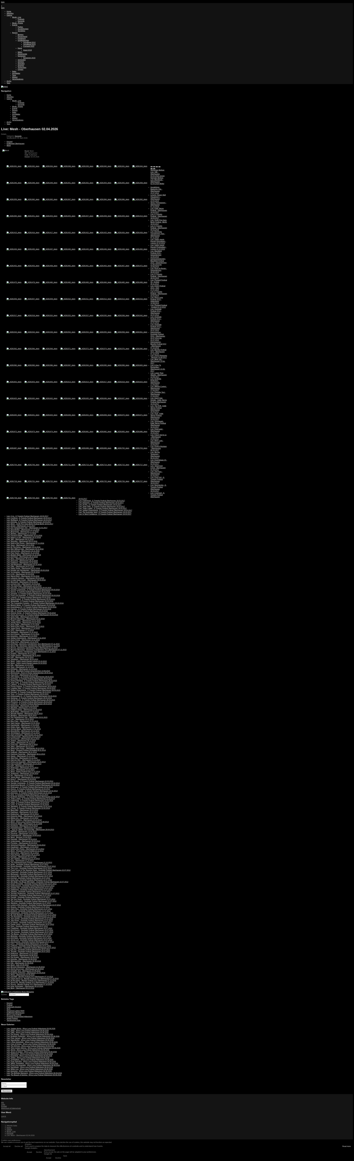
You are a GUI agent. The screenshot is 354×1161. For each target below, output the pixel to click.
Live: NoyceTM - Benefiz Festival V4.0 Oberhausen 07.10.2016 (30, 982)
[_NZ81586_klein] (50, 365)
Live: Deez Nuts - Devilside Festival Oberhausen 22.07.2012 (29, 880)
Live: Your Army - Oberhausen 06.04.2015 (22, 675)
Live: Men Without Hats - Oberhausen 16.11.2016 (25, 549)
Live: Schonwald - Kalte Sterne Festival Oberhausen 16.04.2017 (158, 424)
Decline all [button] (19, 1146)
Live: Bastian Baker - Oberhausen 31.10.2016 (24, 555)
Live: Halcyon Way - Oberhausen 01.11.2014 (23, 760)
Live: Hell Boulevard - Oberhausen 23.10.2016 (24, 565)
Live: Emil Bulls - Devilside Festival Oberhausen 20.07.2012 (29, 938)
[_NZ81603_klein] (32, 382)
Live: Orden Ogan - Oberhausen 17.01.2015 (23, 727)
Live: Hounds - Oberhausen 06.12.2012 (21, 857)
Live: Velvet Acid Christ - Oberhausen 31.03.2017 (158, 468)
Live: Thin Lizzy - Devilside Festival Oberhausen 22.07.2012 (29, 868)
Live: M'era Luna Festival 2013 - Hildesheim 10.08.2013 (156, 300)
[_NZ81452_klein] (14, 266)
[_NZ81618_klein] (121, 382)
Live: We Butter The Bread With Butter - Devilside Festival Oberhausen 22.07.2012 (37, 882)
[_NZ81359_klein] (14, 199)
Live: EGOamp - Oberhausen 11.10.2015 (22, 669)
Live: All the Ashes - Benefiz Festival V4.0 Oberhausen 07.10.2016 (31, 980)
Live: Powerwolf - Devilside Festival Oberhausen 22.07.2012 (29, 872)
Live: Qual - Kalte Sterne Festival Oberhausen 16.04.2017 (156, 416)
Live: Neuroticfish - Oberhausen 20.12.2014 (23, 731)
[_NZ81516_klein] (139, 299)
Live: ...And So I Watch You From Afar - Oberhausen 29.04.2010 (30, 830)
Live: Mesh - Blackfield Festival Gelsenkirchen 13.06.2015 (28, 671)
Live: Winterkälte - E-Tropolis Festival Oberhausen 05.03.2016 (30, 601)
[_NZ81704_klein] (14, 465)
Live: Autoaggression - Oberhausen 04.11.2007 (24, 828)
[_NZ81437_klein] (50, 249)
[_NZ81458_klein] (50, 266)
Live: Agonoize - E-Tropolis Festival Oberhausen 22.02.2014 (29, 793)
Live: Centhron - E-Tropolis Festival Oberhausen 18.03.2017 (29, 518)
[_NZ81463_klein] (104, 266)
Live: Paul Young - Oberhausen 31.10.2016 (23, 553)
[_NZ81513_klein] (121, 299)
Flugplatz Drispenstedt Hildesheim (19, 1017)
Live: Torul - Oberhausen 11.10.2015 (20, 667)
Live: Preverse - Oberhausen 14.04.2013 (22, 833)
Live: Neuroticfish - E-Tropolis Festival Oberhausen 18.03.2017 (158, 488)
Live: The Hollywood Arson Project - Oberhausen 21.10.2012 (29, 862)
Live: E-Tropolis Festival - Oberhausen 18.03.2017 (158, 216)
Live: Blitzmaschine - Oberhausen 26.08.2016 (24, 961)
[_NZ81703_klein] (139, 448)
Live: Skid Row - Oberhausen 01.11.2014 (22, 758)
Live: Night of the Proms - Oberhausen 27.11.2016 (25, 543)
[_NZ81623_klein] (139, 382)
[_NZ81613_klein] (68, 382)
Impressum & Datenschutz (11, 1108)
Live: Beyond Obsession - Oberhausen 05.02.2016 (26, 619)
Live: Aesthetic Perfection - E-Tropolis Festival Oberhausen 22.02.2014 (33, 797)
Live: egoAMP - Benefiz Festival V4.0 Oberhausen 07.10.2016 (30, 977)
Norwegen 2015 (29, 58)
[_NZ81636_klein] (104, 398)
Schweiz (21, 62)
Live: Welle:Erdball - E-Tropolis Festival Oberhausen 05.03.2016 (31, 599)
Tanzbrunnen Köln (13, 1020)
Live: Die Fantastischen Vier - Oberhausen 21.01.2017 (27, 528)
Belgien (21, 35)
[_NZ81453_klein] (32, 266)
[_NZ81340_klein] (104, 166)
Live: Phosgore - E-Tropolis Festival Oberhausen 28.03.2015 (29, 702)
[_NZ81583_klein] (32, 365)
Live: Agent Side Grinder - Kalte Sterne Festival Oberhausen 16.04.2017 (158, 401)
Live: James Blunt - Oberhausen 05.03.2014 (23, 777)
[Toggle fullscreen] (157, 166)
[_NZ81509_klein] (50, 299)
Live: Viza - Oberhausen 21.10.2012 (20, 861)
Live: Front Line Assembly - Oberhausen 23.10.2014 (26, 762)
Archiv (9, 81)
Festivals (21, 19)
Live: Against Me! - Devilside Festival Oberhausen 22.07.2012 (30, 876)
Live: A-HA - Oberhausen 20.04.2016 (20, 574)
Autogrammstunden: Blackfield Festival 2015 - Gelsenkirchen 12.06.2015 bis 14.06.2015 (158, 263)
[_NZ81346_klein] (14, 183)
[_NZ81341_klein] (121, 166)
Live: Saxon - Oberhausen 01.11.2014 (21, 756)
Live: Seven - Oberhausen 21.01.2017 (21, 526)
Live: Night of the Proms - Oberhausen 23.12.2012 (25, 849)
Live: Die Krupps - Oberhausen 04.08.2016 (23, 957)
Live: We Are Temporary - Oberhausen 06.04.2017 (155, 455)
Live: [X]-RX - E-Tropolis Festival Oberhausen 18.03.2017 (100, 505)
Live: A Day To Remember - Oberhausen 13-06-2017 (157, 368)
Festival (9, 1005)
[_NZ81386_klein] (121, 199)
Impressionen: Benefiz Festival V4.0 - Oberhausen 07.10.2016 (158, 345)
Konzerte (21, 21)
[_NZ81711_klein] (68, 465)
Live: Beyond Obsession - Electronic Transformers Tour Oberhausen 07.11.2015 (37, 650)
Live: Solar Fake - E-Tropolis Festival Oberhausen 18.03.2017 (102, 506)
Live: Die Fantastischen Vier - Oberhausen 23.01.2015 (27, 717)
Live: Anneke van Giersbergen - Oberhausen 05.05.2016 (28, 570)
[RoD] (17, 992)
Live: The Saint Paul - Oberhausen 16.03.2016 (24, 586)
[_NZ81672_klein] (14, 432)
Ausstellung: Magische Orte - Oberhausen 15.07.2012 (156, 190)
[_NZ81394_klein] (14, 216)
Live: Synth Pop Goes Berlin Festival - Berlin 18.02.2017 (158, 222)
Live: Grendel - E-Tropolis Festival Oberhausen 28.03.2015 (29, 692)
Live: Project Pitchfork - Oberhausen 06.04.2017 (158, 448)
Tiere (14, 75)
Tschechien (22, 68)
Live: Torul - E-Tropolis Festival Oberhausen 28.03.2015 (28, 694)
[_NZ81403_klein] (50, 216)
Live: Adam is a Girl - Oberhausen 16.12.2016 (24, 537)
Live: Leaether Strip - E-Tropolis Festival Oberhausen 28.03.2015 (31, 688)
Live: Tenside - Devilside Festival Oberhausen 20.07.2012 (28, 951)
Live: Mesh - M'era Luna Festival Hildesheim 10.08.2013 (28, 822)
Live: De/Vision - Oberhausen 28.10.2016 (22, 557)
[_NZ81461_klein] (86, 266)
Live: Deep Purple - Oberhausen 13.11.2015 (23, 640)
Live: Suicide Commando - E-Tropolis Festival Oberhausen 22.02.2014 (33, 783)
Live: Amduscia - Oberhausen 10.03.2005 (22, 953)
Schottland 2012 (29, 42)
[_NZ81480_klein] (50, 282)
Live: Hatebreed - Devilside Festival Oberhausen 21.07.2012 (29, 890)
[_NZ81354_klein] (104, 183)
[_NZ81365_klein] (50, 199)
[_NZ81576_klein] (121, 349)
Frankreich (22, 39)
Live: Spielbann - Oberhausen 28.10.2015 (22, 659)
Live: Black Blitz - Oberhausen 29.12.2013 (22, 810)
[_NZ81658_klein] (104, 415)
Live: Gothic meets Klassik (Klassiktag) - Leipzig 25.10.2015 (158, 241)
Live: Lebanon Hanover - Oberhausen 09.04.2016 (25, 578)
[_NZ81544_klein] (32, 332)
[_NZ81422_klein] (86, 233)
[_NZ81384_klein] (104, 199)
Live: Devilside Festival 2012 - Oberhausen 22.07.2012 (156, 312)
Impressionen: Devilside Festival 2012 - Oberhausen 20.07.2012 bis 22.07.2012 (157, 336)
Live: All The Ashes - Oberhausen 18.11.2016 (23, 547)
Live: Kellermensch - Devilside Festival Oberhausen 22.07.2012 (30, 886)
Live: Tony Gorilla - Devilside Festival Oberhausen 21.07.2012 (30, 919)
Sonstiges (21, 31)
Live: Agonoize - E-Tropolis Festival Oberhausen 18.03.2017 (101, 503)
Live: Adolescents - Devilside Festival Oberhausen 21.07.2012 (30, 913)
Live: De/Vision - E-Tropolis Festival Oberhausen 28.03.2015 (29, 679)
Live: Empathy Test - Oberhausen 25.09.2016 (24, 971)
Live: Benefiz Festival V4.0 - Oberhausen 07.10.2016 (158, 352)
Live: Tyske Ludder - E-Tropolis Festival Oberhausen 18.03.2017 (103, 508)
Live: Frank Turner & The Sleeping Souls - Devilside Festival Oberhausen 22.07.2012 (39, 870)
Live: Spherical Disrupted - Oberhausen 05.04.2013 (26, 845)
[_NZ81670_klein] (121, 415)
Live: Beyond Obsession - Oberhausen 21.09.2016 (26, 967)
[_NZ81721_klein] (32, 481)
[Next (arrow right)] (154, 168)
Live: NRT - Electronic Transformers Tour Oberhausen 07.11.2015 (31, 652)
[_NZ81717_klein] (139, 465)
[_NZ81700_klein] (121, 448)
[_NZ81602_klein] (14, 382)
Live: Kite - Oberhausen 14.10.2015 (20, 665)
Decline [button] (39, 1152)
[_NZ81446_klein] (104, 249)
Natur (14, 71)
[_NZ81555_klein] (104, 332)
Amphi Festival (12, 1018)
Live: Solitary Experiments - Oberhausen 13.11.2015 (26, 638)
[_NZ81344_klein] (139, 166)
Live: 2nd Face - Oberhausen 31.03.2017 (156, 474)
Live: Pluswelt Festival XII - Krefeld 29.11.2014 (158, 282)
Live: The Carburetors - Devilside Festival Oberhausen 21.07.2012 (31, 901)
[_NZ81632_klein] (50, 398)
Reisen (15, 33)
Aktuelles (10, 13)
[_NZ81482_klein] (68, 282)
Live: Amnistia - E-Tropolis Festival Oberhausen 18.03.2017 (29, 522)
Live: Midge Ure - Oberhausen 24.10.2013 (22, 818)
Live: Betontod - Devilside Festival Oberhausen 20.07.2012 (29, 936)
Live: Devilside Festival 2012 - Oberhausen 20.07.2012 (156, 327)
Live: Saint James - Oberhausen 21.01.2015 (23, 723)
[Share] (154, 166)
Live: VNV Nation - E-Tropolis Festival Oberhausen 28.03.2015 (30, 677)
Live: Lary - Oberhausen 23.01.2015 (20, 719)
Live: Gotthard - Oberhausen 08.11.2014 (22, 752)
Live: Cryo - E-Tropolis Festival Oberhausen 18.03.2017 (27, 516)
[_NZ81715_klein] (121, 465)
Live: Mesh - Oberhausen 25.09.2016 (21, 975)
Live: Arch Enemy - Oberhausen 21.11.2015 (23, 634)
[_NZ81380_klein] (86, 199)
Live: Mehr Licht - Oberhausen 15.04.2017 (156, 443)
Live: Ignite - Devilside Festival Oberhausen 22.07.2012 (27, 864)
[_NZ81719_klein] (14, 481)
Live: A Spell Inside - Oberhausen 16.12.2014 (24, 737)
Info (2, 1103)
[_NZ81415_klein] (14, 233)
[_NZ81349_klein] (50, 183)
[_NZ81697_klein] (68, 448)
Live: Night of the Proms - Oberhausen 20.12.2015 (25, 626)
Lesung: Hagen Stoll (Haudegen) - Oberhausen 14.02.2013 (158, 198)
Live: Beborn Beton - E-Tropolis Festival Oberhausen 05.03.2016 (31, 605)
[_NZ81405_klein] (68, 216)
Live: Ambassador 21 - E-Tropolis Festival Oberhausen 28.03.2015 (32, 696)
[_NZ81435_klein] (32, 249)
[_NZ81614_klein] (86, 382)
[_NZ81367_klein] (68, 199)
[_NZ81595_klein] (104, 365)
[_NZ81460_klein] (68, 266)
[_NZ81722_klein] (50, 481)
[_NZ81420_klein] (68, 233)
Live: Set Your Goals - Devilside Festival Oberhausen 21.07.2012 (31, 899)
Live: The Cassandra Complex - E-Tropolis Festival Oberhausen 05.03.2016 (35, 603)
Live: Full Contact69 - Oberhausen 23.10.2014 (24, 764)
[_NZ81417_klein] (50, 233)
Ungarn (20, 69)
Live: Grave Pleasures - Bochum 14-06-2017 (158, 356)
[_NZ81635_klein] (86, 398)
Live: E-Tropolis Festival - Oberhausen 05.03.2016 (158, 228)
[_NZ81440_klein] (68, 249)
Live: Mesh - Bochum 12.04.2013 (19, 837)
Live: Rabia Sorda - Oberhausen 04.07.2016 (23, 568)
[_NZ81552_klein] (68, 332)
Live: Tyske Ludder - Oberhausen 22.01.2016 (24, 621)
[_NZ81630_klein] (32, 398)
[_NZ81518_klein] (32, 315)
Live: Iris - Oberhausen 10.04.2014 (20, 775)
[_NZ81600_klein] (139, 365)
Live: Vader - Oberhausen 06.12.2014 (21, 743)
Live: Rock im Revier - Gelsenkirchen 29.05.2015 (158, 270)
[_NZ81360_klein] (32, 199)
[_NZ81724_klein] (86, 481)
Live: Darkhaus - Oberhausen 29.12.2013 (22, 812)
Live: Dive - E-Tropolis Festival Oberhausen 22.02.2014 (27, 795)
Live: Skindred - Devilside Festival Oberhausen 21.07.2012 (29, 903)
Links (3, 1104)
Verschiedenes (17, 79)
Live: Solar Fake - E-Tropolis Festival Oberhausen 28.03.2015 (30, 683)
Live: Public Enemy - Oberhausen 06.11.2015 (24, 655)
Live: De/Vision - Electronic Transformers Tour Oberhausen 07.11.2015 (33, 644)
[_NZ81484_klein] (104, 282)
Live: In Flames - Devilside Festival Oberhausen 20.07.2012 (29, 922)
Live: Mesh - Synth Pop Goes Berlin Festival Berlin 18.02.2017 (30, 524)
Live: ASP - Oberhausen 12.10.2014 (20, 766)
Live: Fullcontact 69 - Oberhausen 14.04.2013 (24, 835)
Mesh (9, 145)
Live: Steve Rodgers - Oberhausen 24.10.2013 (24, 820)
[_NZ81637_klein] (121, 398)
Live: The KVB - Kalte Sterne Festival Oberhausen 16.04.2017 (158, 409)
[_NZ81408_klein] (104, 216)
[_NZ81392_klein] (139, 199)
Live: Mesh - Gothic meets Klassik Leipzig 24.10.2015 (27, 663)
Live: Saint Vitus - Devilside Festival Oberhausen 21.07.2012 (29, 909)
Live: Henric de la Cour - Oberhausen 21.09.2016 (25, 969)
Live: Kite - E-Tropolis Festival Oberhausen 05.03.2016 (27, 611)
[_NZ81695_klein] (50, 448)
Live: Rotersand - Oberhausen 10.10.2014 (22, 768)
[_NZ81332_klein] (32, 166)
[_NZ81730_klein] (50, 498)
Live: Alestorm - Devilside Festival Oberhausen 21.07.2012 (29, 911)
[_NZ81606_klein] (50, 382)
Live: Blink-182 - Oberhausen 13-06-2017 (157, 361)
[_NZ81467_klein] (121, 266)
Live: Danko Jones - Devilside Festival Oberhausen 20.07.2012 (30, 924)
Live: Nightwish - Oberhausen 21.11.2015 (22, 632)
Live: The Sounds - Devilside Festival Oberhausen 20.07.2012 (30, 932)
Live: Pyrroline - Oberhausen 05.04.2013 (22, 843)
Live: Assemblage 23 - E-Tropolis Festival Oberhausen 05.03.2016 (31, 607)
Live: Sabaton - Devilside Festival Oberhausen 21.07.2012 (28, 891)
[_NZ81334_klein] (50, 166)
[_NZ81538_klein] (121, 315)
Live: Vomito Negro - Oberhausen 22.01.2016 (24, 623)
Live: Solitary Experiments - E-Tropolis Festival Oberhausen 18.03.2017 (105, 510)
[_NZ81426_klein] (121, 233)
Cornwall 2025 (28, 46)
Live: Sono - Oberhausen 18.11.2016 (20, 545)
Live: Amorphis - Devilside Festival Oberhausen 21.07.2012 (29, 895)
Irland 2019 (27, 50)
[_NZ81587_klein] (68, 365)
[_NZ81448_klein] (121, 249)
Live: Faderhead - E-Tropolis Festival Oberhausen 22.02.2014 (30, 801)
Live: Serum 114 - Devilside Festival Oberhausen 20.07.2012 (29, 940)
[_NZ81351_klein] (68, 183)
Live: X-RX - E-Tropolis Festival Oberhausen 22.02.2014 (28, 804)
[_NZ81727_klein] (139, 481)
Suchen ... (5, 995)
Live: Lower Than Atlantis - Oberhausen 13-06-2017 (158, 375)
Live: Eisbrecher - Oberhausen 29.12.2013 (23, 814)
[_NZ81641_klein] (32, 415)
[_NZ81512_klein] (104, 299)
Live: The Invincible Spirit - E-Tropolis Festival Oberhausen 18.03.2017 (105, 512)
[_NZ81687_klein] (14, 448)
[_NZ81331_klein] (14, 166)
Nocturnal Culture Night (15, 1011)
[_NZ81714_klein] (104, 465)
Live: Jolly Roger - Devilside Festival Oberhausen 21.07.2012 (30, 921)
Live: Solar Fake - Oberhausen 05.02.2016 (23, 617)
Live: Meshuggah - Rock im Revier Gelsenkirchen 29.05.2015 (30, 673)
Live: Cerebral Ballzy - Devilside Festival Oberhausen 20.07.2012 (31, 948)
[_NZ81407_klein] (86, 216)
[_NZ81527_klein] (86, 315)
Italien (20, 52)
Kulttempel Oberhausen (15, 144)
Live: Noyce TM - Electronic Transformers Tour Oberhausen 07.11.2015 (33, 646)
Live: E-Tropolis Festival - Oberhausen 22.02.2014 (158, 294)
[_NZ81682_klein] (104, 432)
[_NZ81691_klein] (32, 448)
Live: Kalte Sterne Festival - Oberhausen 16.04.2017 (158, 210)
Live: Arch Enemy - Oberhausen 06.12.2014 (23, 739)
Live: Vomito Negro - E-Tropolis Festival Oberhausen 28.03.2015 (31, 700)
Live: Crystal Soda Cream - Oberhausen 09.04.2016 (26, 580)
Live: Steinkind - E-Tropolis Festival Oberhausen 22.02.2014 (29, 806)
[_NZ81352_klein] (86, 183)
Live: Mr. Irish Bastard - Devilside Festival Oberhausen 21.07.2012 (31, 915)
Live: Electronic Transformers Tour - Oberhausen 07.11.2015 (157, 235)
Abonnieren (6, 1091)
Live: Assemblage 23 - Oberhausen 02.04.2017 (158, 462)
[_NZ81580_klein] (139, 349)
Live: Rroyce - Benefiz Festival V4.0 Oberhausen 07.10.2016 (29, 984)
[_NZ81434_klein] (14, 249)
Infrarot (14, 77)
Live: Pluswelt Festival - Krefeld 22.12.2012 (158, 306)
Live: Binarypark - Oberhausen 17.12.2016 (23, 532)
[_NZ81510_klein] (68, 299)
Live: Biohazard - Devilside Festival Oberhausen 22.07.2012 (29, 874)
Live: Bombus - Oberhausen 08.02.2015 (22, 715)
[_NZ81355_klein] (121, 183)
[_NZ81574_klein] (104, 349)
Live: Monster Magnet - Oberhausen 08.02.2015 (25, 713)
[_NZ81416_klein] (32, 233)
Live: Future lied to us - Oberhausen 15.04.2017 (158, 437)
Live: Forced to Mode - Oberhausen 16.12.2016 (24, 535)
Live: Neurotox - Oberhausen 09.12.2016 (22, 541)
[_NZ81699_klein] (104, 448)
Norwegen (22, 56)
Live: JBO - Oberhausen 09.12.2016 (20, 539)
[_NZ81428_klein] (139, 233)
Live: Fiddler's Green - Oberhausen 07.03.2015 (24, 710)
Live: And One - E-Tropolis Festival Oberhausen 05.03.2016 (29, 588)
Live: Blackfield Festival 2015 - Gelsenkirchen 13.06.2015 (156, 254)
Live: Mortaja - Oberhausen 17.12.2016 (21, 534)
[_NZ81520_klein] (50, 315)
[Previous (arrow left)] (151, 168)
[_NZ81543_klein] (14, 332)
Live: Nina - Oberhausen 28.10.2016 (20, 559)
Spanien (21, 66)
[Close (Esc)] (151, 166)
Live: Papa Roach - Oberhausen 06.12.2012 (23, 855)
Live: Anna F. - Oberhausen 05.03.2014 (21, 779)
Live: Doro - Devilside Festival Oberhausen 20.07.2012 (27, 926)
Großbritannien (23, 40)
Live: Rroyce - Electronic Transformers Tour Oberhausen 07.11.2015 (32, 648)
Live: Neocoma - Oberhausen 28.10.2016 (22, 561)
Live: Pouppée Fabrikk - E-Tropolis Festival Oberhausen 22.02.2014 (32, 791)
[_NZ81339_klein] (86, 166)
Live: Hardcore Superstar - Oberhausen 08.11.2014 (26, 754)
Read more (346, 1146)
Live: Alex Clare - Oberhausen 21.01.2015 (22, 721)
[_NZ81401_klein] (32, 216)
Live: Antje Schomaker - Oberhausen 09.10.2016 (25, 986)
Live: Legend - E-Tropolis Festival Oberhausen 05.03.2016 (29, 597)
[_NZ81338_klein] (68, 166)
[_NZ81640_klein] (14, 415)
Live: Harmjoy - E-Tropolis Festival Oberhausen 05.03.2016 (29, 609)
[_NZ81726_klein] (121, 481)
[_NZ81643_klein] (50, 415)
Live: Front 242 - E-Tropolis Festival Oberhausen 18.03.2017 (157, 480)
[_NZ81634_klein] (68, 398)
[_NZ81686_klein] (139, 432)
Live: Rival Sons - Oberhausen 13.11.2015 (22, 642)
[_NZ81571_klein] (68, 349)
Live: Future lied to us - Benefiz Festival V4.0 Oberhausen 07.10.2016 (33, 979)
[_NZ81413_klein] (139, 216)
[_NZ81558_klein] (121, 332)
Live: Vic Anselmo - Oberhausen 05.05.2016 (23, 572)
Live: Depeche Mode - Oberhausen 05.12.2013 (24, 816)
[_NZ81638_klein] (139, 398)
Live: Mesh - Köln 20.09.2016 (18, 965)
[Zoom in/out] (159, 166)
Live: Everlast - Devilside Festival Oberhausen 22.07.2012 (28, 878)
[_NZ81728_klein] (14, 498)
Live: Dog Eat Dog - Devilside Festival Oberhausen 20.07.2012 (30, 942)
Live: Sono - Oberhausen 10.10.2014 (20, 770)
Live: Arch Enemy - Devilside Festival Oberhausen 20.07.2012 (30, 930)
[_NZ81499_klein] (139, 282)
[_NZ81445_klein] (86, 249)
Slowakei (21, 64)
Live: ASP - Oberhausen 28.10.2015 (20, 657)
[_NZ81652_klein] (86, 415)
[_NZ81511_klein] (86, 299)
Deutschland (22, 37)
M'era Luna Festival (14, 1015)
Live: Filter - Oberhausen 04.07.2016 (20, 566)
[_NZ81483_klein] (86, 282)
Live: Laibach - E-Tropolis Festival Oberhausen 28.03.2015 (29, 684)
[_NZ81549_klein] (50, 332)
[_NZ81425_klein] (104, 233)
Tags (8, 83)
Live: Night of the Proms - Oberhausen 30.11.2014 (25, 748)
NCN (8, 1009)
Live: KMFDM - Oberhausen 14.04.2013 (22, 832)
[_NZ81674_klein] (50, 432)
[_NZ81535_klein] (104, 315)
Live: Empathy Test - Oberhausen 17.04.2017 (158, 394)
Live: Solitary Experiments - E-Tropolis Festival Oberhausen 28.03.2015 (33, 690)
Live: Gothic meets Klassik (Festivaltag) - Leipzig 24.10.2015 (158, 247)
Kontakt (4, 1106)
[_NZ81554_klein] (86, 332)
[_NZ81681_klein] (86, 432)
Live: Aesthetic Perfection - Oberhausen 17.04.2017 (155, 382)
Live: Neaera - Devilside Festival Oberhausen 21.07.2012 (28, 907)
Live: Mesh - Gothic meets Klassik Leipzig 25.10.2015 (27, 661)
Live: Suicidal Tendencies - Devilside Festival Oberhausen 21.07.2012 (33, 893)
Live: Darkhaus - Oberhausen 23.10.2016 (22, 563)
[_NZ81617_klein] (104, 382)
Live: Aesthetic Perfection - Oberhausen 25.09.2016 (26, 973)
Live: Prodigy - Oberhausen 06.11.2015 (21, 654)
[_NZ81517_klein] (14, 315)
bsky (3, 2)
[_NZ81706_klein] (32, 465)
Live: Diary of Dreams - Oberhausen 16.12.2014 (25, 735)
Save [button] (65, 1156)
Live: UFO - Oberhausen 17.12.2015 (20, 630)
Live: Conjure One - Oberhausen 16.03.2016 (23, 584)
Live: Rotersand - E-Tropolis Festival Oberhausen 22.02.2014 (30, 787)
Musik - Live (16, 17)
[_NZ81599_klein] (121, 365)
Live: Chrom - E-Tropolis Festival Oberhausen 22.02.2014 (28, 808)
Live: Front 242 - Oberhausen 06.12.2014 (22, 744)
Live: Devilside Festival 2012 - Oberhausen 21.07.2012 (156, 320)
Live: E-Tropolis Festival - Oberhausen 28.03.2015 (158, 276)
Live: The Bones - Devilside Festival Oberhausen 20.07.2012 (29, 934)
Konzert (9, 142)
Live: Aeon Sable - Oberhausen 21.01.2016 (23, 624)
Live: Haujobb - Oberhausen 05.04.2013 (22, 839)
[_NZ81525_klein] (68, 315)
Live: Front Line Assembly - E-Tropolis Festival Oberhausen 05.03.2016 (33, 595)
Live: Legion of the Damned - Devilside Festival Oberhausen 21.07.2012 (34, 905)
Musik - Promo (17, 23)
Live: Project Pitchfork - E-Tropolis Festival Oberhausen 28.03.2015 (32, 681)
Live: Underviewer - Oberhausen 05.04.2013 (23, 841)
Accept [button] (29, 1152)
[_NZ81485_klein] (121, 282)
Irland (20, 48)
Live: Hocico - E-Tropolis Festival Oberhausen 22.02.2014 (28, 789)
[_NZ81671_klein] (139, 415)
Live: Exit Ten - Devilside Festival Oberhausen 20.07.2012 (28, 950)
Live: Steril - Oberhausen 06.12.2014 (20, 746)
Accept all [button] (7, 1146)
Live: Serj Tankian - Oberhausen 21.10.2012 (23, 859)
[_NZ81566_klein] (32, 349)
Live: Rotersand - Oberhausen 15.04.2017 (156, 431)
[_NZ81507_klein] (32, 299)
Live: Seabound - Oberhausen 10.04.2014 (22, 773)
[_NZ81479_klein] (32, 282)
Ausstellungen (23, 29)
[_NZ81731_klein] (68, 498)
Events (14, 25)
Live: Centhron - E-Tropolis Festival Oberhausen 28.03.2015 (29, 704)
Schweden (22, 60)
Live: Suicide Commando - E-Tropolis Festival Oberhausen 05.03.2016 (33, 590)
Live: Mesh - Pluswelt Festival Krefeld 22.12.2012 (25, 851)
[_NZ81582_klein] (14, 365)
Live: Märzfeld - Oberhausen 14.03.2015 (22, 708)
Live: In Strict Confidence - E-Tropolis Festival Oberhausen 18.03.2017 (105, 514)
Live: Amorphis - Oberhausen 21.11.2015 (22, 636)
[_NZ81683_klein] (121, 432)
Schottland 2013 (29, 44)
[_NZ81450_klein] (139, 249)
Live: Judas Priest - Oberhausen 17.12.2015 (23, 628)
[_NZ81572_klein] (86, 349)
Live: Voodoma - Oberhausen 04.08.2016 (22, 955)
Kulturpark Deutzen (14, 1007)
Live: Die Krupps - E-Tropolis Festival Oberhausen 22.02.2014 (30, 781)
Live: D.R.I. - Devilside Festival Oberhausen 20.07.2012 (27, 944)
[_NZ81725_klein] (104, 481)
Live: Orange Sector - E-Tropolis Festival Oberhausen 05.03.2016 (31, 613)
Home (9, 11)
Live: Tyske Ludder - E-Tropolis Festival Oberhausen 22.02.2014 (31, 799)
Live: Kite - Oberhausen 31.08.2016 (20, 963)
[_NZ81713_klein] (86, 465)
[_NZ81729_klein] (32, 498)
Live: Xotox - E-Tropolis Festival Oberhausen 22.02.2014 (28, 802)
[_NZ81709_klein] (50, 465)
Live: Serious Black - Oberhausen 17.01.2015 (24, 729)
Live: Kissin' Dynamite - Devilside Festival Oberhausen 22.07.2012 (32, 884)
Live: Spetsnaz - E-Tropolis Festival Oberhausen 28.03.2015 (29, 698)
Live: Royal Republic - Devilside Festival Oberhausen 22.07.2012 (31, 866)
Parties (20, 27)
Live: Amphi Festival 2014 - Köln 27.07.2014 (157, 288)
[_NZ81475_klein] (14, 282)
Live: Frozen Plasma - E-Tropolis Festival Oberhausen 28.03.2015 (31, 686)
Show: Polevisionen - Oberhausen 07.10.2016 (158, 205)
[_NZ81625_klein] (14, 398)
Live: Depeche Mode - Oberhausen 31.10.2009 (24, 824)
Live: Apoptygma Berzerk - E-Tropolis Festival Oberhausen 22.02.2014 (33, 785)
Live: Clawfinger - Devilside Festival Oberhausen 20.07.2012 (29, 928)
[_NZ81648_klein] (68, 415)
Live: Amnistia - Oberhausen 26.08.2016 (22, 959)
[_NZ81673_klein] (32, 432)
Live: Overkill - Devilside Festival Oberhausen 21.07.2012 (28, 897)
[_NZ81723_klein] (68, 481)
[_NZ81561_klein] (139, 332)
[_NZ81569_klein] (50, 349)
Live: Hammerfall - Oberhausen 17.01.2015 (23, 725)
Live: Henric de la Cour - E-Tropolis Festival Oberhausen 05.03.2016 (32, 615)
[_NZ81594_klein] (86, 365)
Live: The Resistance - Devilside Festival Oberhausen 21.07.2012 (31, 917)
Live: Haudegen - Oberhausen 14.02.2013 (22, 847)
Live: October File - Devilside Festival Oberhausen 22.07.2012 (30, 888)
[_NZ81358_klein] (139, 183)
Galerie (9, 15)
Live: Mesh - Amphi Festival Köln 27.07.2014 (23, 772)
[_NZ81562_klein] (14, 349)
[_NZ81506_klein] (14, 299)
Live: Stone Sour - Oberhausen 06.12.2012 (23, 853)
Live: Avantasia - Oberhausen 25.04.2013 (22, 826)
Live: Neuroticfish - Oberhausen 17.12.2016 (23, 530)
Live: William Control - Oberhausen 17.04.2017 (158, 388)
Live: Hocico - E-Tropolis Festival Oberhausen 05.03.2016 (28, 592)
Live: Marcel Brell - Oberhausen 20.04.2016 (23, 576)
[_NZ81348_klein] (32, 183)
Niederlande (22, 54)
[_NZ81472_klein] (139, 266)
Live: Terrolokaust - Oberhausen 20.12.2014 (23, 733)
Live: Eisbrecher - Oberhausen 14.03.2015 (23, 706)
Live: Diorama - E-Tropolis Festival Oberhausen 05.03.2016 (29, 594)
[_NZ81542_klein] (139, 315)
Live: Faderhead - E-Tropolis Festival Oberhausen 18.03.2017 (102, 501)
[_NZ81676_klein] (68, 432)
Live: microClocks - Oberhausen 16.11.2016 (23, 551)
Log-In (3, 1116)
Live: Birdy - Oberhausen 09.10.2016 (20, 988)
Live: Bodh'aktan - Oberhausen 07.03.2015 (23, 712)
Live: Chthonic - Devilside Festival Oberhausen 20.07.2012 (29, 946)
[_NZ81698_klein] (86, 448)
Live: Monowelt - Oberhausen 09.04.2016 (22, 582)
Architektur (16, 73)
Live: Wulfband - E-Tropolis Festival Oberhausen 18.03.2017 (29, 520)
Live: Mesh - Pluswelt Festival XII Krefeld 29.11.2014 (26, 750)
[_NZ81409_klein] (121, 216)
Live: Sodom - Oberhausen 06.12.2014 (21, 741)
